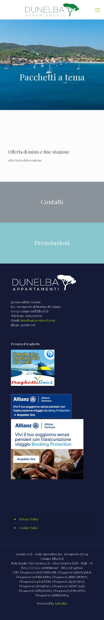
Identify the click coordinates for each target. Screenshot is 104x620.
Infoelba (61, 603)
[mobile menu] (97, 10)
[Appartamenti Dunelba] (52, 9)
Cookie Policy (28, 528)
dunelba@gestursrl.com (37, 320)
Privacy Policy (29, 519)
